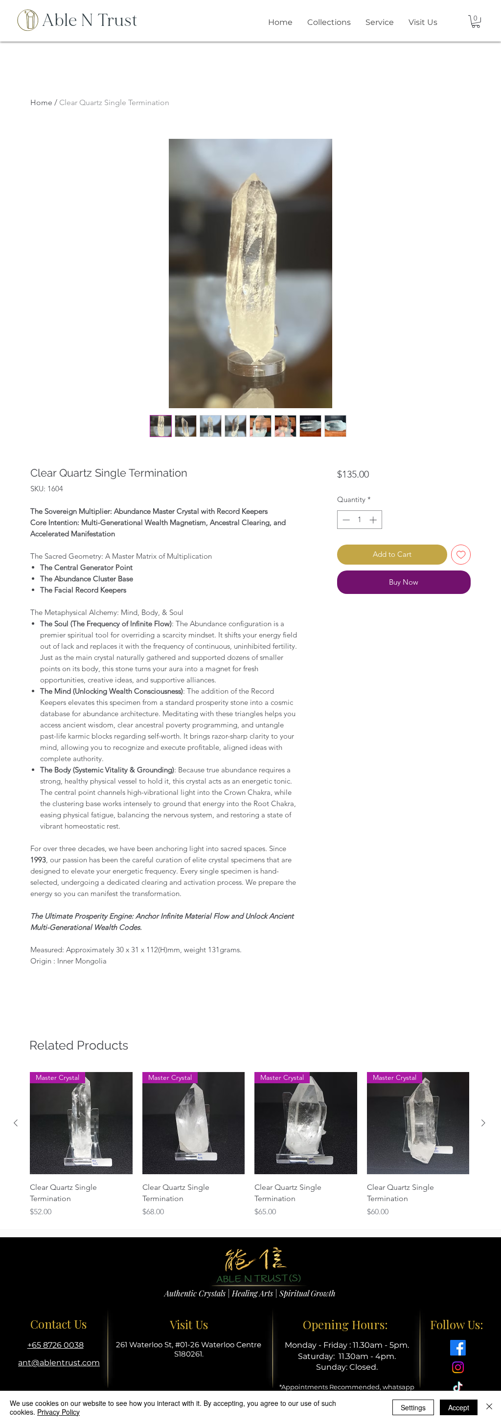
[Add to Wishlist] (461, 555)
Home (41, 102)
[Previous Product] (16, 1123)
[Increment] (374, 520)
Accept (458, 1407)
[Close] (489, 1407)
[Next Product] (483, 1123)
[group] (249, 1145)
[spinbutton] (359, 520)
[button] (475, 21)
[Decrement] (345, 520)
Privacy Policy (58, 1412)
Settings (413, 1407)
